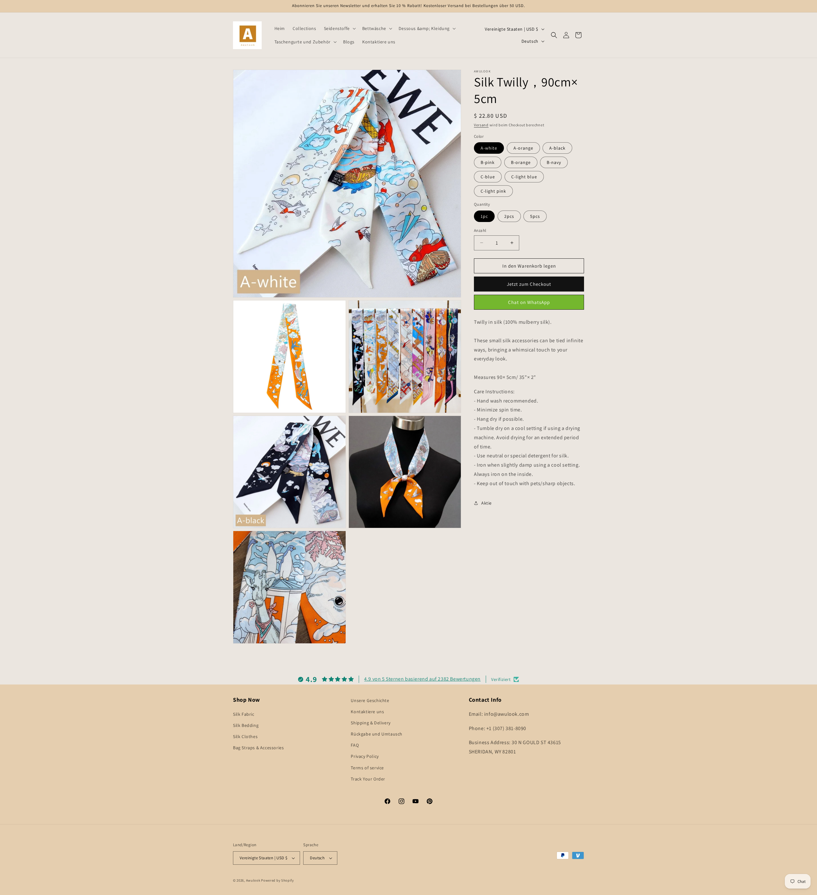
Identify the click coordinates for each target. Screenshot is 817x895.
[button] (339, 28)
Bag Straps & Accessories (258, 748)
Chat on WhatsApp (529, 302)
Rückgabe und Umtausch (376, 734)
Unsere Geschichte (370, 700)
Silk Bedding (246, 725)
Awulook (253, 880)
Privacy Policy (365, 756)
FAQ (355, 745)
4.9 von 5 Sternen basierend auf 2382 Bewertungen (422, 679)
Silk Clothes (245, 736)
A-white (489, 148)
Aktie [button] (486, 503)
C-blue (488, 177)
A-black (557, 148)
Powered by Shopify (277, 880)
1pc (484, 216)
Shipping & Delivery (370, 723)
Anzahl (480, 230)
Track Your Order (368, 779)
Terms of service (367, 768)
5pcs (535, 216)
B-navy (554, 162)
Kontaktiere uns (367, 711)
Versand (481, 124)
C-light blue (524, 177)
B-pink (488, 162)
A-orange (523, 148)
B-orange (521, 162)
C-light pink (493, 191)
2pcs (509, 216)
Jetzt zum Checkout (529, 284)
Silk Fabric (243, 714)
